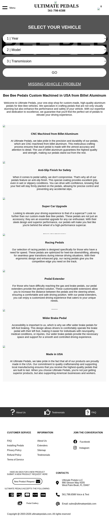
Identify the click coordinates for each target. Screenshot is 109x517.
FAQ (9, 441)
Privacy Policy (14, 450)
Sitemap (41, 450)
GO (54, 72)
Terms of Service (15, 459)
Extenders (42, 445)
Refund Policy (14, 455)
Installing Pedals (15, 445)
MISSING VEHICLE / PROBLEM (54, 84)
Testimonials (43, 455)
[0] (102, 9)
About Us (42, 441)
